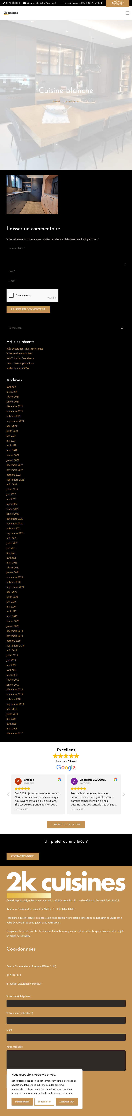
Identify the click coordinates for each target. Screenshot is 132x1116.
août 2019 (12, 650)
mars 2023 (12, 450)
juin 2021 (11, 548)
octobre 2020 (13, 582)
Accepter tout (66, 1101)
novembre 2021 (15, 523)
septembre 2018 (15, 704)
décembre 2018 (15, 689)
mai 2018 (11, 719)
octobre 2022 (13, 474)
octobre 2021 (13, 528)
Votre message (15, 1047)
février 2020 (13, 621)
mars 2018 (12, 728)
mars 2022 (12, 504)
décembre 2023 (15, 406)
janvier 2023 (13, 460)
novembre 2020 (15, 577)
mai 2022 (11, 499)
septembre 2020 (15, 587)
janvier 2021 (13, 572)
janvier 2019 (13, 684)
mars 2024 (12, 392)
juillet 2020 (12, 597)
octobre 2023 (13, 416)
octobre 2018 (13, 699)
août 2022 (12, 484)
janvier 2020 (13, 626)
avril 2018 (11, 724)
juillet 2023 (12, 431)
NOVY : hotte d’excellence (20, 358)
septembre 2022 (15, 479)
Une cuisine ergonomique (20, 363)
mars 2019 (12, 675)
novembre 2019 (15, 636)
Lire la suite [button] (21, 809)
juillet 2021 (12, 543)
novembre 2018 (15, 694)
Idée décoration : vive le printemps (25, 348)
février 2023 (13, 455)
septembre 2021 (15, 533)
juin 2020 (11, 601)
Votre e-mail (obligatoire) (20, 1013)
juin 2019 (11, 660)
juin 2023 (11, 435)
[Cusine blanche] (11, 13)
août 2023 (12, 426)
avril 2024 (11, 387)
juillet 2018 (12, 714)
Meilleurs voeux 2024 (18, 368)
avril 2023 (11, 445)
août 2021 (12, 538)
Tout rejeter (44, 1101)
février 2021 (13, 567)
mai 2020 (11, 606)
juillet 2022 (12, 489)
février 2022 (13, 509)
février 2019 (13, 679)
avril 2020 (11, 611)
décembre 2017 (15, 733)
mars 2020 (12, 616)
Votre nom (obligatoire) (19, 996)
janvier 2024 (13, 401)
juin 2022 (11, 494)
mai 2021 (11, 553)
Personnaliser (22, 1101)
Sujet (9, 1030)
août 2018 (12, 709)
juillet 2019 (12, 655)
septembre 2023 (15, 421)
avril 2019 (11, 670)
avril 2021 (11, 558)
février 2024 (13, 396)
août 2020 (12, 592)
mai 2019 (11, 665)
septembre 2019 (15, 645)
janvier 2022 (13, 514)
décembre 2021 (15, 518)
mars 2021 (12, 562)
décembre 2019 (15, 631)
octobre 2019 (13, 640)
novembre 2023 (15, 411)
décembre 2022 (15, 465)
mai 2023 (11, 440)
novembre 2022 (15, 470)
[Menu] (127, 13)
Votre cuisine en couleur (19, 353)
